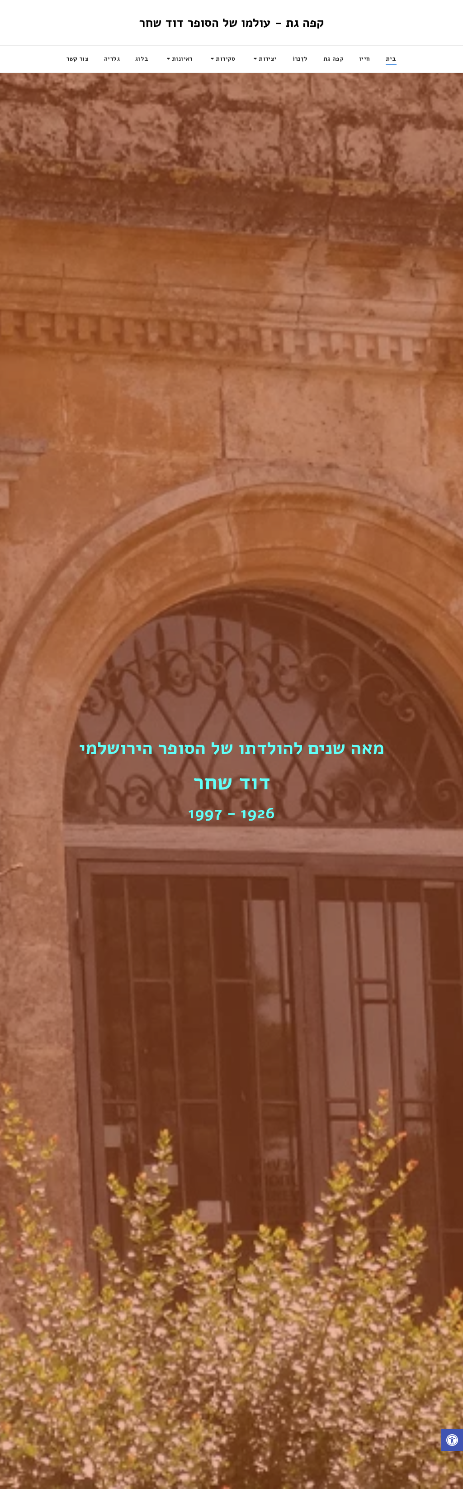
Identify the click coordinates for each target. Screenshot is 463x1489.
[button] (264, 59)
